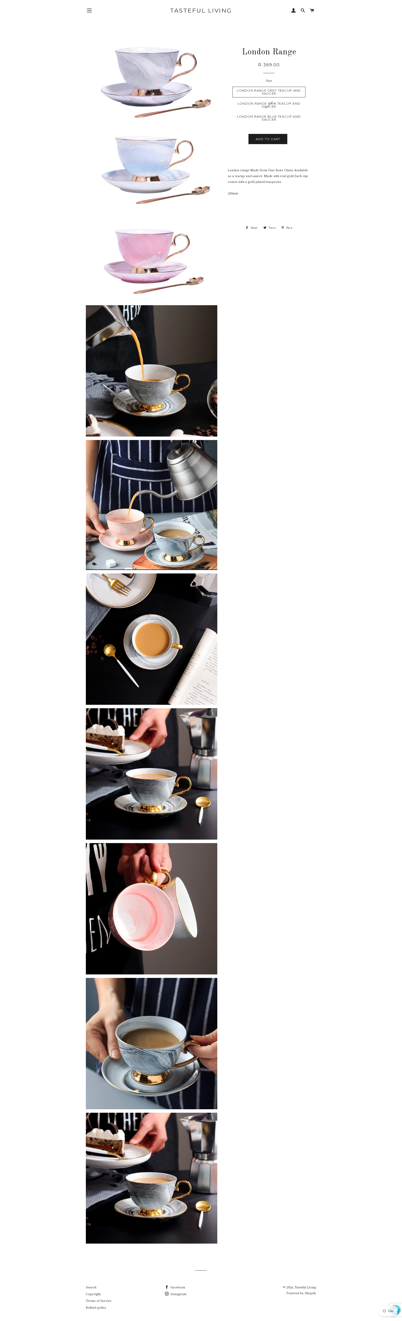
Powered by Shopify (301, 1293)
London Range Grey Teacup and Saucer (269, 92)
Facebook (177, 1287)
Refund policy (96, 1307)
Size (269, 81)
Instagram (178, 1294)
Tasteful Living (201, 10)
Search (91, 1287)
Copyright (93, 1294)
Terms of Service (98, 1301)
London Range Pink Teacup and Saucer (269, 105)
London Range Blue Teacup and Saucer (269, 118)
